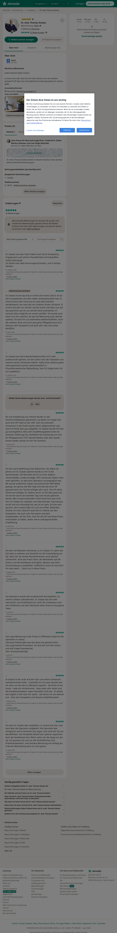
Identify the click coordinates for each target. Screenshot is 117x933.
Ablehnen (67, 130)
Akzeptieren (84, 130)
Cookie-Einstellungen (35, 130)
